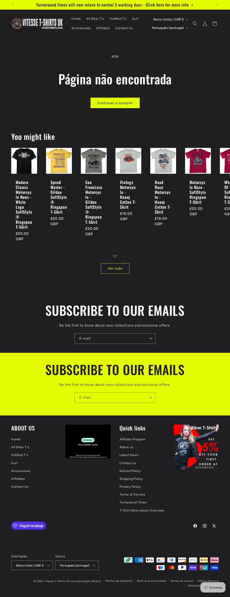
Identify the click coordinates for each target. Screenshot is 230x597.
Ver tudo (115, 268)
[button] (195, 24)
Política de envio (208, 580)
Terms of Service (132, 494)
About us (126, 447)
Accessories (21, 471)
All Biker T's (20, 447)
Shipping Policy (131, 479)
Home (15, 439)
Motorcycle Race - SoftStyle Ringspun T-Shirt (198, 192)
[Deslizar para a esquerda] (105, 256)
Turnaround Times (133, 502)
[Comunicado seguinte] (217, 4)
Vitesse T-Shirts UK (56, 581)
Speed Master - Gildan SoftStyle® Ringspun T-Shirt (59, 197)
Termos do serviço (181, 580)
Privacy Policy (130, 487)
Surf (14, 463)
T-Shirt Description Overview (141, 510)
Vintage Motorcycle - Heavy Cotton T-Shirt (128, 195)
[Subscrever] (150, 338)
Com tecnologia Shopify (85, 581)
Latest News (129, 455)
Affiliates (18, 479)
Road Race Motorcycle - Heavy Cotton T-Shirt (163, 197)
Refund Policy (130, 471)
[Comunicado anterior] (13, 4)
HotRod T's (19, 455)
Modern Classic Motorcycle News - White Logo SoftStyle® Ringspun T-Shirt (24, 204)
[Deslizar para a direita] (125, 256)
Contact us (127, 463)
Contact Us (20, 487)
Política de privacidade (151, 580)
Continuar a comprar (115, 103)
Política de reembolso (119, 580)
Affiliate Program (132, 439)
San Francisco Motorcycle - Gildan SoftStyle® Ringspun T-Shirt (93, 202)
